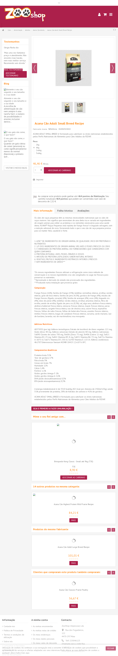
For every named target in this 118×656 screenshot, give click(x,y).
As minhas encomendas (43, 626)
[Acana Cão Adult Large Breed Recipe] (73, 540)
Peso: (35, 141)
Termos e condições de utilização (14, 636)
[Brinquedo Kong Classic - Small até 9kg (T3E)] (73, 441)
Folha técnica (65, 210)
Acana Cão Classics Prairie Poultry (73, 590)
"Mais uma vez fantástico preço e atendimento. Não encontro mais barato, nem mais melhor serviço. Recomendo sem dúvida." (15, 57)
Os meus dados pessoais (43, 639)
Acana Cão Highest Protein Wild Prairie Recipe (74, 504)
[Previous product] (113, 29)
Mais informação (43, 210)
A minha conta (39, 620)
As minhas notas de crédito (44, 630)
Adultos (27, 30)
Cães (9, 30)
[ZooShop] (46, 14)
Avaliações (83, 210)
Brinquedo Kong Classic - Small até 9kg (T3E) (73, 461)
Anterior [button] (34, 68)
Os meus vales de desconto (45, 643)
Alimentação (18, 30)
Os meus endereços (41, 634)
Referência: (52, 129)
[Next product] (115, 29)
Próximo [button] (112, 68)
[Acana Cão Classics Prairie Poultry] (73, 583)
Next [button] (113, 417)
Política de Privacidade (13, 630)
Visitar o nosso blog (16, 168)
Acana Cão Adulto (38, 30)
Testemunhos (11, 41)
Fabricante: (37, 129)
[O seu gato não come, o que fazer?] (15, 133)
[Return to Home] (3, 30)
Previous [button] (109, 417)
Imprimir (39, 179)
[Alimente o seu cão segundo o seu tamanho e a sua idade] (15, 92)
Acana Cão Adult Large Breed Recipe (74, 547)
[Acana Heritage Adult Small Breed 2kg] (67, 107)
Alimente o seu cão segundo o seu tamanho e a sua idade (15, 101)
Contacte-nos (9, 626)
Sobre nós (8, 641)
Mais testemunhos (13, 70)
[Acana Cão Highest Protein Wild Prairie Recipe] (73, 498)
